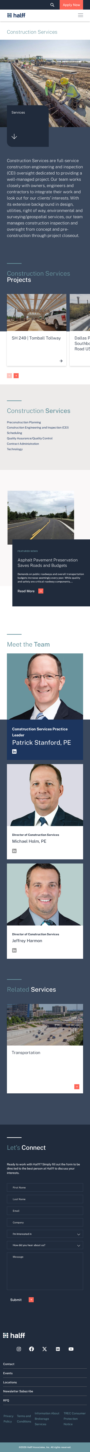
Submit (16, 1299)
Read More (26, 591)
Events (8, 1373)
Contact (8, 1364)
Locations (10, 1382)
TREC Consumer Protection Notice (75, 1418)
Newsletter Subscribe (18, 1391)
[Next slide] (16, 375)
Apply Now (71, 4)
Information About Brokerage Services (47, 1418)
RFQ (6, 1400)
